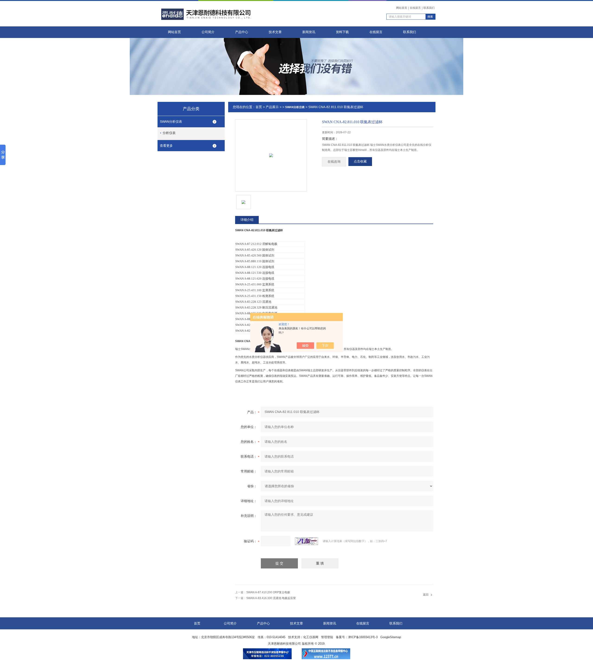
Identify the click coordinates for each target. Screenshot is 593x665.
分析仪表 (169, 133)
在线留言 (415, 7)
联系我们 (429, 7)
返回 (426, 594)
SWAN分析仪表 (171, 121)
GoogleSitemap (390, 637)
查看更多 (166, 145)
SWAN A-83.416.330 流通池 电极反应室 (271, 598)
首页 (258, 107)
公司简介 (208, 32)
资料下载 (342, 32)
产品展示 (272, 107)
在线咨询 (334, 161)
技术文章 (275, 32)
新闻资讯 (308, 32)
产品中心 (241, 32)
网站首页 (401, 7)
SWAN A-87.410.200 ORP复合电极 (268, 592)
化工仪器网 (310, 637)
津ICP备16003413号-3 (363, 637)
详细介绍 (246, 220)
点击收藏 (360, 161)
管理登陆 (327, 637)
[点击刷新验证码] (306, 541)
